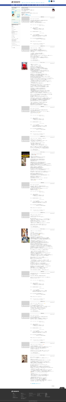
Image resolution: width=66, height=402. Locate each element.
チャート (13, 28)
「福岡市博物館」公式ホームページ (35, 383)
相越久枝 (26, 14)
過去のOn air (22, 393)
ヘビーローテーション (14, 44)
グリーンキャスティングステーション (16, 45)
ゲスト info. (13, 36)
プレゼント (13, 30)
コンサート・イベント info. (15, 38)
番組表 (13, 393)
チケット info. (13, 37)
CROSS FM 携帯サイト (14, 39)
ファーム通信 (13, 47)
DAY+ (16, 10)
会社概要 (46, 393)
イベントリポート (14, 29)
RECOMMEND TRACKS (15, 31)
